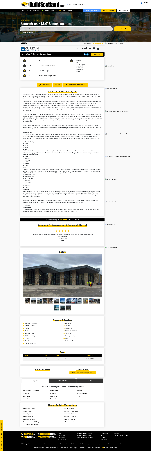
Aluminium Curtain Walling (31, 422)
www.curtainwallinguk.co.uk (47, 66)
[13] (56, 307)
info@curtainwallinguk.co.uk (47, 76)
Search (123, 29)
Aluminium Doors (28, 416)
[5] (56, 300)
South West (53, 396)
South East (26, 396)
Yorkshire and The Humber (31, 391)
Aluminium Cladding (29, 419)
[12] (97, 300)
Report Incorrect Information (76, 85)
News (52, 10)
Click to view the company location (82, 373)
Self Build (28, 10)
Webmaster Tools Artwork (84, 433)
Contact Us (61, 435)
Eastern (79, 391)
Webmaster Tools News (84, 435)
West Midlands (27, 399)
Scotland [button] (145, 2)
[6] (62, 300)
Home (22, 10)
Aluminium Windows (70, 414)
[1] (33, 300)
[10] (85, 300)
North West (26, 393)
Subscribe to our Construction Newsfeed (1, 435)
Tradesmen (36, 10)
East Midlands (54, 391)
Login (58, 85)
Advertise (58, 10)
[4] (50, 300)
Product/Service (27, 32)
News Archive (62, 439)
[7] (68, 300)
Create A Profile (118, 435)
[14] (62, 307)
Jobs (64, 10)
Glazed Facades (27, 411)
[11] (91, 300)
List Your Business (108, 10)
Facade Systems (28, 414)
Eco (42, 10)
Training (47, 10)
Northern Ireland (82, 393)
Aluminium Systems (70, 416)
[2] (39, 300)
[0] (27, 300)
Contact (69, 10)
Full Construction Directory (31, 424)
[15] (68, 307)
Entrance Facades (69, 422)
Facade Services (69, 408)
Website (97, 54)
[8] (74, 300)
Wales (79, 396)
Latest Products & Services (85, 437)
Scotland (53, 399)
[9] (79, 300)
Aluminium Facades (29, 408)
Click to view (42, 61)
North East (53, 393)
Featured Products (93, 10)
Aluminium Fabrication (71, 411)
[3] (45, 300)
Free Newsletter (123, 10)
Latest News (61, 437)
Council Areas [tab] (62, 381)
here (102, 448)
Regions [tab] (35, 381)
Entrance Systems (69, 419)
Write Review (45, 85)
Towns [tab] (90, 381)
